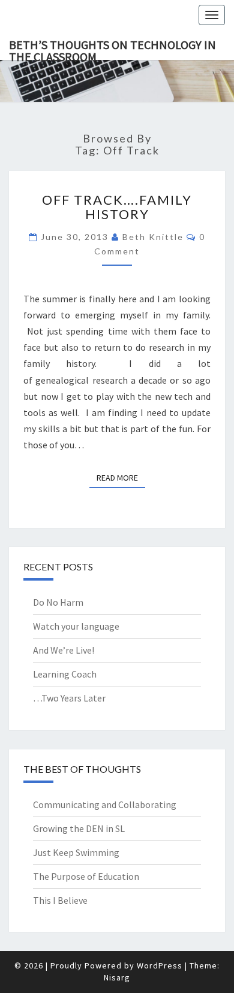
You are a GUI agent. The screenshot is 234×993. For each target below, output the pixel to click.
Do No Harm (58, 602)
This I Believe (60, 900)
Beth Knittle (153, 237)
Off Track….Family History (117, 207)
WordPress (159, 965)
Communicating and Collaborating (104, 804)
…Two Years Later (69, 698)
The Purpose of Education (86, 876)
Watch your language (76, 626)
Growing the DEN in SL (79, 828)
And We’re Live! (63, 650)
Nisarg (117, 977)
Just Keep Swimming (76, 852)
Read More (121, 477)
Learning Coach (65, 674)
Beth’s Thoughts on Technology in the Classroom (112, 48)
